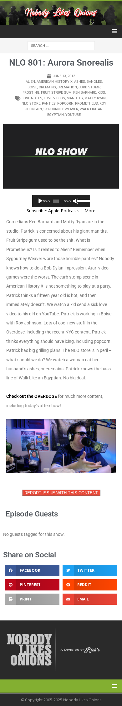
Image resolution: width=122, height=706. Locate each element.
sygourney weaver (60, 109)
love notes (32, 98)
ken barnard (84, 93)
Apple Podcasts (63, 211)
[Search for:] (61, 45)
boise (32, 87)
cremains (47, 87)
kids (101, 93)
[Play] (40, 201)
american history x (55, 82)
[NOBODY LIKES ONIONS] (61, 21)
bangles (94, 82)
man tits (75, 98)
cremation (67, 87)
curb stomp (89, 87)
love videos (54, 98)
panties (49, 103)
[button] (113, 31)
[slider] (82, 200)
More (89, 211)
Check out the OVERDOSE (31, 396)
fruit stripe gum (56, 93)
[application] (61, 201)
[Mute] (76, 201)
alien (30, 82)
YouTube (73, 115)
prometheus (86, 103)
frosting (31, 93)
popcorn (65, 103)
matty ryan (95, 98)
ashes (79, 82)
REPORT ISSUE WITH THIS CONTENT (61, 493)
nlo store (31, 103)
